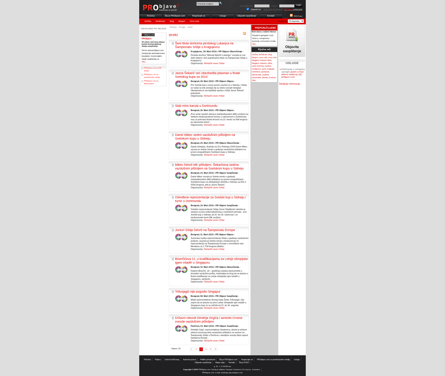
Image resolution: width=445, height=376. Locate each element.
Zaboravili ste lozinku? (273, 9)
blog (172, 21)
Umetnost (256, 72)
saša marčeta (258, 66)
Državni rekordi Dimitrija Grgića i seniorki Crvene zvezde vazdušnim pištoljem (208, 319)
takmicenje (256, 75)
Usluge (222, 16)
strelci (190, 27)
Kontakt (270, 16)
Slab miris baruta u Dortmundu (196, 106)
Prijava (158, 359)
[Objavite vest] (292, 41)
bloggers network (259, 63)
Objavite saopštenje (246, 16)
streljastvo (256, 69)
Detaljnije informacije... (290, 83)
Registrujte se (198, 16)
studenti (265, 75)
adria (270, 63)
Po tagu (182, 27)
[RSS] (244, 34)
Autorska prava (189, 359)
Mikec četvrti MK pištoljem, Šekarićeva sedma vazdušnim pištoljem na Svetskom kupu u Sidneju (209, 166)
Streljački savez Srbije (214, 63)
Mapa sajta (220, 362)
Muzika (265, 77)
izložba (147, 21)
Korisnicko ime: (246, 6)
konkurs (272, 77)
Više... (144, 62)
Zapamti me (256, 9)
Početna (151, 16)
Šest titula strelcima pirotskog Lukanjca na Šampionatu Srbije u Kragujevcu (204, 45)
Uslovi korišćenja (172, 359)
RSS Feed (298, 16)
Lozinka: (274, 6)
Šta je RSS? (244, 362)
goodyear (265, 72)
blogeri (182, 21)
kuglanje (270, 69)
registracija (293, 9)
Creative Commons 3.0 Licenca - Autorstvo (243, 369)
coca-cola (194, 21)
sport (264, 69)
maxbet (268, 66)
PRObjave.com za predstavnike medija (273, 359)
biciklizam (160, 21)
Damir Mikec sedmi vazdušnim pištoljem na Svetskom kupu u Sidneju (205, 136)
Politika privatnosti (207, 359)
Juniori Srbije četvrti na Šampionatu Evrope (205, 230)
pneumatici (256, 77)
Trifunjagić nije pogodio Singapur (197, 291)
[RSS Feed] (291, 16)
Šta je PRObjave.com (175, 16)
